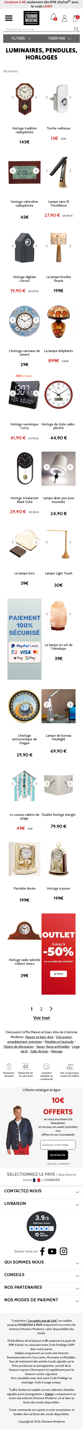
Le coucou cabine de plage (24, 816)
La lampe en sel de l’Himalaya (59, 647)
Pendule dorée (25, 888)
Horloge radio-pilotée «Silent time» (24, 962)
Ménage (57, 1051)
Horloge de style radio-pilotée (59, 426)
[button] (13, 97)
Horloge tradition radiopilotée (24, 130)
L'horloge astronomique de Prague (24, 739)
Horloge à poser (58, 888)
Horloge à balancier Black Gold (24, 500)
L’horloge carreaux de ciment (24, 353)
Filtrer (18, 38)
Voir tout (41, 1017)
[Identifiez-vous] (64, 18)
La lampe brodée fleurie (58, 279)
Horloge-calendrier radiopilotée (24, 203)
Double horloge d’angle (59, 815)
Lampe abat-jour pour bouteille (58, 500)
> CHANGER (51, 1180)
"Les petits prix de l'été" (42, 1320)
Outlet (49, 1394)
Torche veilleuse (58, 128)
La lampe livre (24, 573)
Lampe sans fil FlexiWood (58, 203)
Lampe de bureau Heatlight (58, 737)
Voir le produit (25, 112)
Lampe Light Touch (58, 573)
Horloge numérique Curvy (24, 426)
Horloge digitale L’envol (24, 279)
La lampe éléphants (58, 351)
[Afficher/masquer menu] (8, 18)
